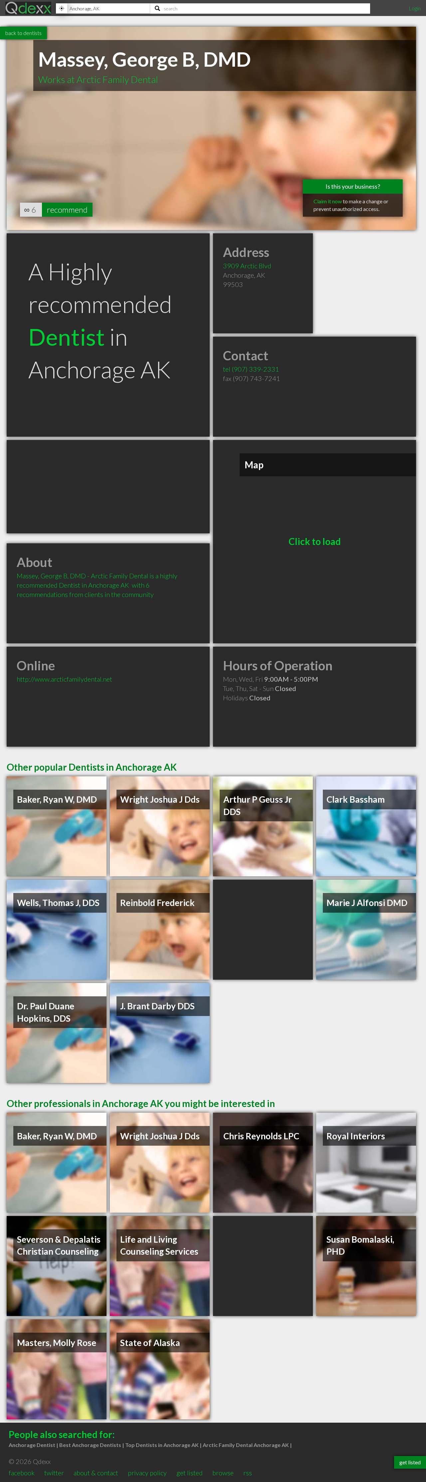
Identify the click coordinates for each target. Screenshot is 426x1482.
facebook (22, 1473)
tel (251, 369)
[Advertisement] (108, 486)
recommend (67, 209)
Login (415, 8)
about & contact (96, 1473)
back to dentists (23, 33)
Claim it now (328, 201)
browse (223, 1473)
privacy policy (147, 1473)
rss (247, 1473)
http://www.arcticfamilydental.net (64, 679)
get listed (189, 1473)
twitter (54, 1473)
